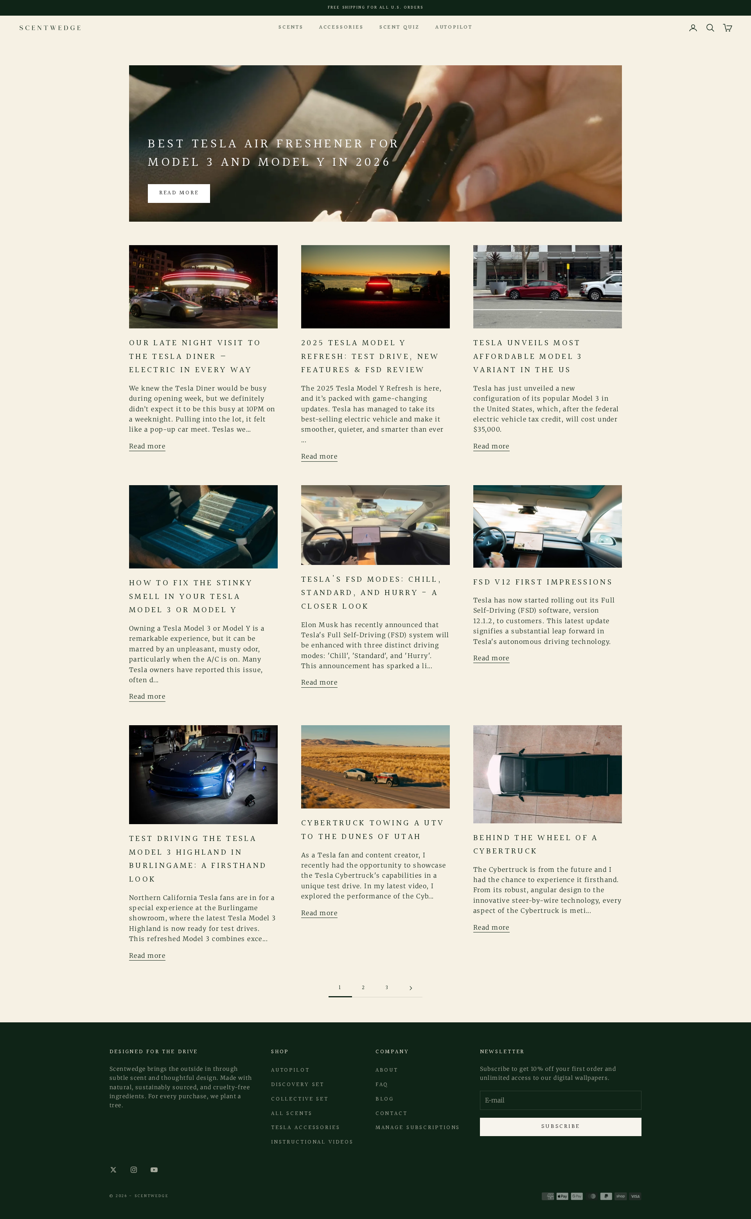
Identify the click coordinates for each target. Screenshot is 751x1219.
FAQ (382, 1084)
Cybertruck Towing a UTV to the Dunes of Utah (372, 829)
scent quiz (399, 27)
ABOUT (387, 1070)
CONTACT (392, 1113)
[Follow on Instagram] (134, 1170)
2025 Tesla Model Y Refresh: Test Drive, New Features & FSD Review (370, 356)
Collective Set (300, 1099)
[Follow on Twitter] (113, 1170)
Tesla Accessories (305, 1127)
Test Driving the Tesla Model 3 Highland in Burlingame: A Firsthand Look (198, 859)
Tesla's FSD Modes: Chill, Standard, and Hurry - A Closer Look (371, 593)
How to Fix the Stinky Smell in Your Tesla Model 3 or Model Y (191, 596)
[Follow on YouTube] (154, 1170)
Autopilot (454, 27)
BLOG (385, 1099)
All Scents (292, 1113)
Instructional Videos (312, 1142)
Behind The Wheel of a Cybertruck (535, 844)
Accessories (341, 27)
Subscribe (560, 1126)
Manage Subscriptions (418, 1127)
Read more (179, 192)
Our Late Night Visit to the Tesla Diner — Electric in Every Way (195, 356)
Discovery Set (297, 1084)
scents (291, 27)
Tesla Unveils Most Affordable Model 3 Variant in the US (528, 356)
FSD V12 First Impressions (543, 582)
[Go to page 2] (410, 988)
